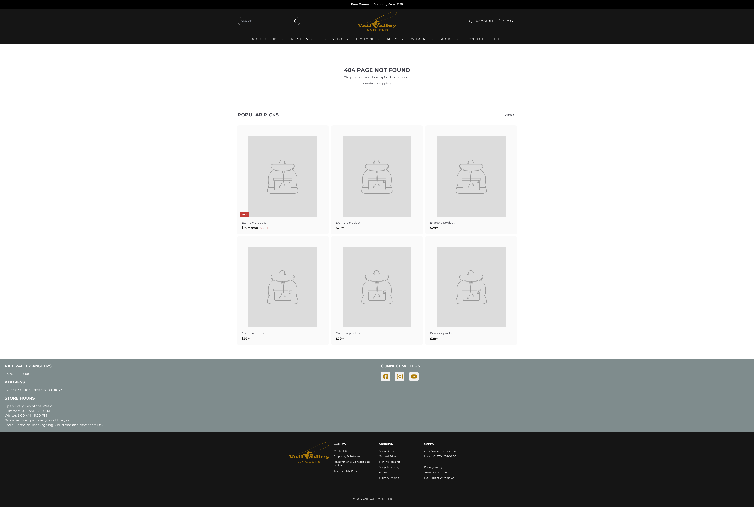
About (448, 39)
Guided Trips (266, 39)
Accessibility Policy (346, 470)
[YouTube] (414, 376)
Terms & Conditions (437, 472)
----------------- (433, 461)
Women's (420, 39)
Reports (300, 39)
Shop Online (387, 450)
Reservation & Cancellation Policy (352, 463)
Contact (475, 39)
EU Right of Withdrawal (440, 477)
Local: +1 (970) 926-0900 (440, 456)
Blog (496, 39)
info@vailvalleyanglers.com (442, 450)
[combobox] (269, 21)
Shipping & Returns (347, 456)
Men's (393, 39)
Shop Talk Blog (389, 467)
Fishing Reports (389, 461)
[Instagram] (399, 376)
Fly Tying (366, 39)
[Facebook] (385, 376)
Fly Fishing (332, 39)
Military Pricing (389, 477)
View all (510, 115)
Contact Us (341, 450)
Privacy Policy (433, 467)
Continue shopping (377, 83)
